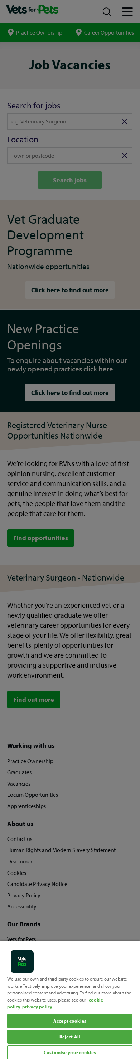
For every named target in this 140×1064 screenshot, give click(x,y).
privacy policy (37, 1006)
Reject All (69, 1036)
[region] (70, 1001)
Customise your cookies (70, 1052)
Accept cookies (69, 1021)
